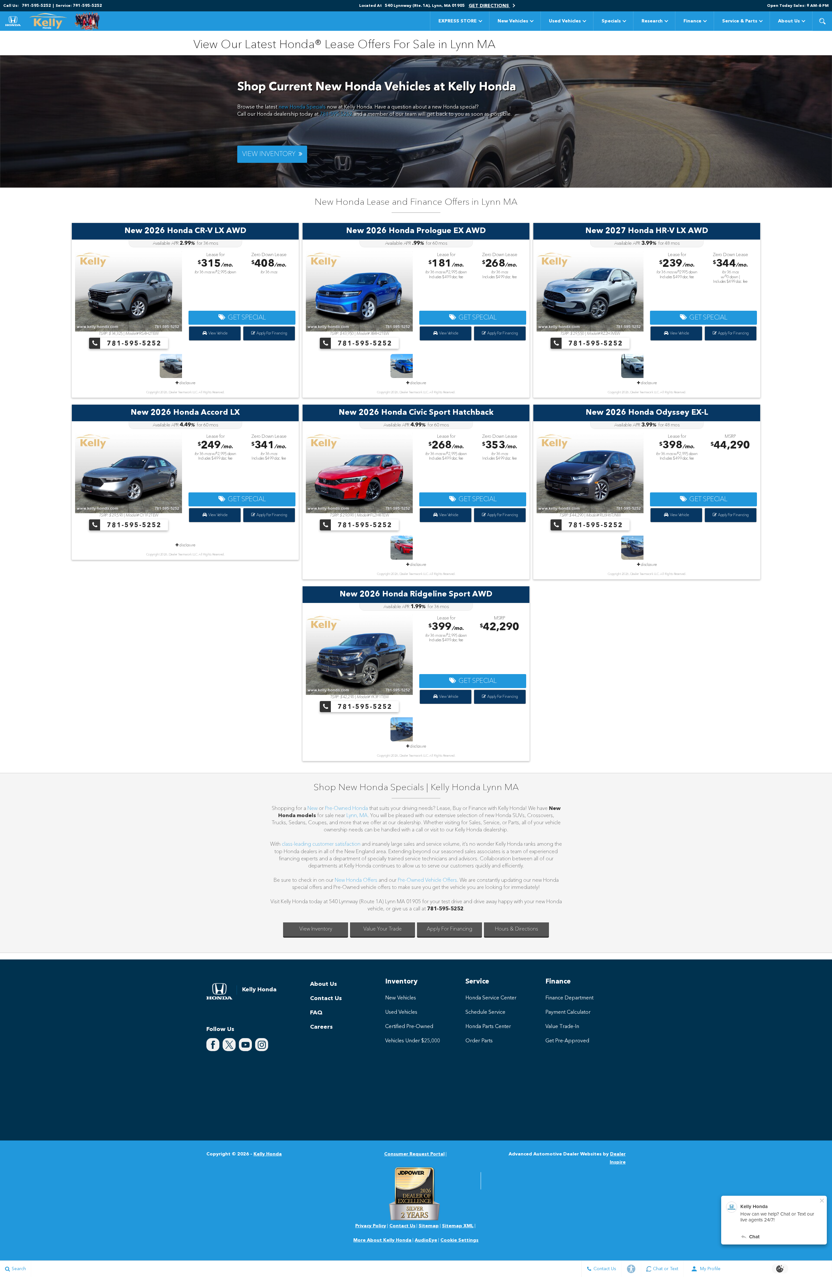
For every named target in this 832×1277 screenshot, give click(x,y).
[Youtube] (245, 1044)
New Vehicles (513, 21)
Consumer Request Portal (414, 1154)
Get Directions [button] (489, 6)
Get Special (245, 318)
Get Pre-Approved (567, 1041)
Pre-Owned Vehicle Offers (427, 880)
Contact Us (326, 998)
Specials (611, 21)
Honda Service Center (490, 998)
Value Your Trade (382, 929)
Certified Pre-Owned (409, 1026)
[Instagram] (261, 1044)
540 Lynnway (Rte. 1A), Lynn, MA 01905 (425, 6)
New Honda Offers (356, 880)
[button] (822, 21)
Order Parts (479, 1041)
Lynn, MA (357, 815)
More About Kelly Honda (382, 1240)
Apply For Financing (271, 333)
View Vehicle (217, 333)
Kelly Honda (268, 1154)
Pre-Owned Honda (347, 808)
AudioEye (426, 1240)
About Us (789, 21)
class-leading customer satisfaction (321, 844)
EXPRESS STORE (457, 21)
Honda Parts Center (488, 1026)
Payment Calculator (568, 1012)
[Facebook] (212, 1044)
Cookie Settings (459, 1240)
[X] (229, 1044)
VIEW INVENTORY (270, 154)
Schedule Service (485, 1012)
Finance (692, 21)
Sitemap (429, 1226)
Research (652, 22)
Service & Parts (739, 21)
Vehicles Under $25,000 (412, 1041)
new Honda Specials (302, 107)
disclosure (186, 383)
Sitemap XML (458, 1226)
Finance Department (569, 998)
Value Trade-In (562, 1026)
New (312, 808)
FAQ (316, 1013)
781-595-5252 (336, 114)
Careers (321, 1027)
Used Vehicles (565, 21)
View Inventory (315, 929)
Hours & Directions (516, 929)
